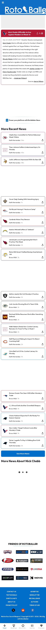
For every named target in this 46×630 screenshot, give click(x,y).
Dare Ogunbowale (9, 72)
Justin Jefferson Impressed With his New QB (25, 160)
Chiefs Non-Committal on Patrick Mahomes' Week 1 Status (25, 136)
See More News (23, 454)
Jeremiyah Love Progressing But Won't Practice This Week (23, 241)
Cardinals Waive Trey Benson (19, 219)
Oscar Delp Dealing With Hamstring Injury (24, 199)
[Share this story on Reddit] (42, 33)
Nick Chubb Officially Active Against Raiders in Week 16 (19, 33)
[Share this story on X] (40, 33)
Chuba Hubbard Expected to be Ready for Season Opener (24, 417)
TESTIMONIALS (11, 595)
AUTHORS (34, 602)
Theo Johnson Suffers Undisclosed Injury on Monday (24, 148)
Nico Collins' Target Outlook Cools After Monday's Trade (23, 429)
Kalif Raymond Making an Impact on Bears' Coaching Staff (24, 340)
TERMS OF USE (34, 605)
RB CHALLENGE (34, 598)
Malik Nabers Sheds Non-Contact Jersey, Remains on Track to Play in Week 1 (23, 328)
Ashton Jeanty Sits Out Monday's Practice (24, 294)
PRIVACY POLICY (11, 605)
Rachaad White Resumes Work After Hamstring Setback (26, 315)
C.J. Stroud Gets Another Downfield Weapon (25, 405)
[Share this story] (37, 33)
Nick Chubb (7, 43)
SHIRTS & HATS (11, 598)
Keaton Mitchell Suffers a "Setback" (21, 230)
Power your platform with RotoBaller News (24, 120)
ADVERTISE (34, 591)
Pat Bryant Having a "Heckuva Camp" (22, 209)
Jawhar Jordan (35, 69)
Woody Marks (8, 59)
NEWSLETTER (34, 595)
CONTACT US (11, 591)
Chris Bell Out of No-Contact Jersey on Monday (23, 352)
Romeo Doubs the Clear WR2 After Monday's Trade (25, 394)
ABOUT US (11, 602)
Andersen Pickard (20, 78)
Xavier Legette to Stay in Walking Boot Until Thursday (24, 441)
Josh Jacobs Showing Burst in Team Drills (23, 304)
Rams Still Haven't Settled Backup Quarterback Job (25, 253)
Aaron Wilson (38, 81)
